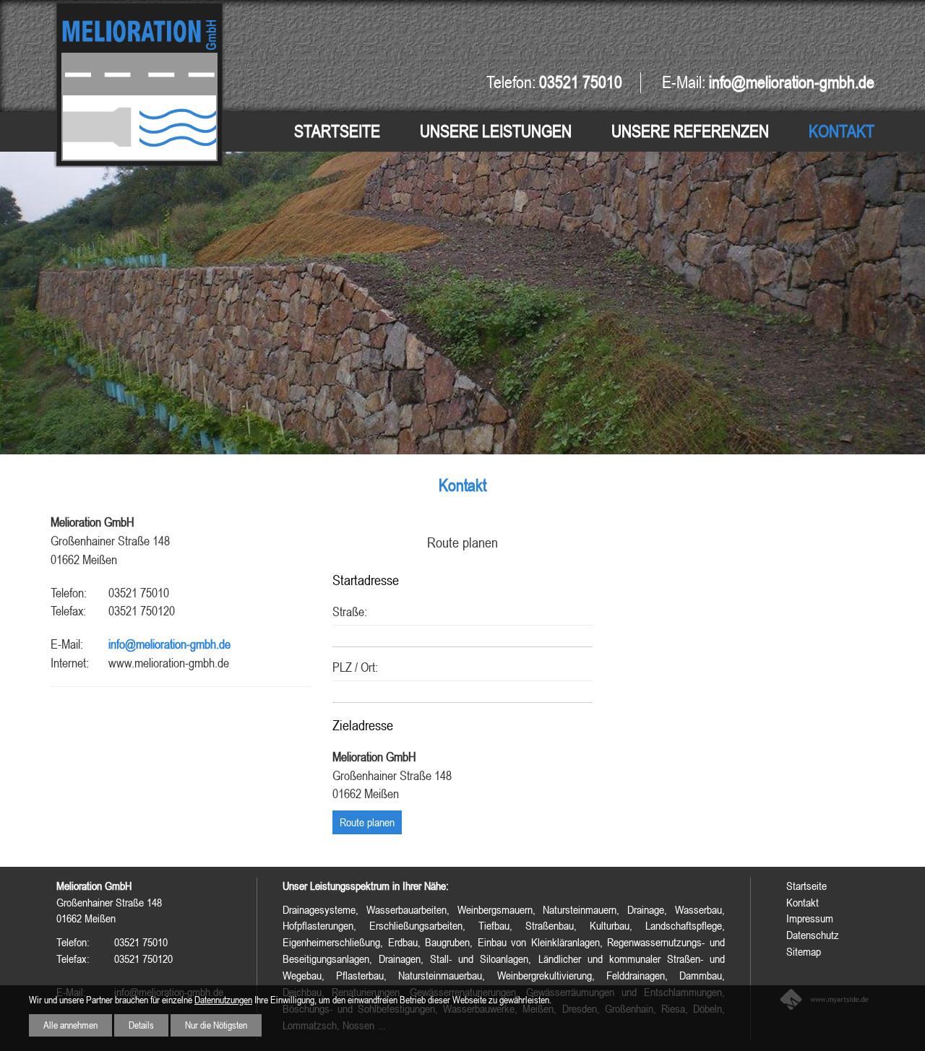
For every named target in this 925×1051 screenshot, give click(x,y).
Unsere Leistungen (496, 131)
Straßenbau (549, 925)
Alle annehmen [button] (70, 1025)
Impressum (809, 918)
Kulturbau (609, 925)
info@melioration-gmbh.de (169, 644)
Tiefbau (493, 925)
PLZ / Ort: (355, 667)
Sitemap (803, 951)
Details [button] (141, 1025)
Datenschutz (812, 934)
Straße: (349, 611)
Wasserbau (698, 909)
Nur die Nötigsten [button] (216, 1025)
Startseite (337, 131)
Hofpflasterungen (318, 925)
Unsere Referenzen (690, 131)
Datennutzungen (223, 999)
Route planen (367, 822)
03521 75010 (580, 82)
